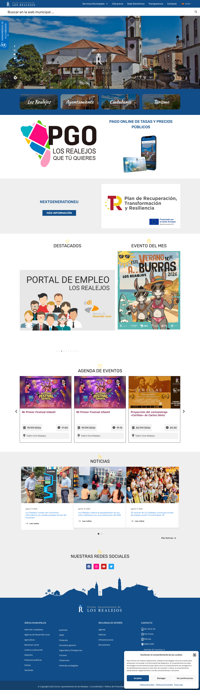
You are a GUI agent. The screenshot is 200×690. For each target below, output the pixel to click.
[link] (67, 300)
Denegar (161, 678)
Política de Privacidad (164, 685)
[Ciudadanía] (120, 101)
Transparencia (156, 3)
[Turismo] (161, 101)
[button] (194, 655)
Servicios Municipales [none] (93, 3)
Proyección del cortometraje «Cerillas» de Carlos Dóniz (149, 414)
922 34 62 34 (149, 629)
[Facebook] (89, 566)
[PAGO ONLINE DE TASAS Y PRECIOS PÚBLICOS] (141, 153)
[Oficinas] (142, 639)
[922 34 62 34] (142, 629)
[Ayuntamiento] (80, 101)
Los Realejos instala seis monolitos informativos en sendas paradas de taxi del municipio (45, 515)
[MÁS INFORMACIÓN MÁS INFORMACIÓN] (140, 206)
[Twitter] (111, 566)
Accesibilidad (96, 686)
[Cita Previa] (142, 634)
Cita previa (117, 3)
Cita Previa (148, 634)
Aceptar (138, 678)
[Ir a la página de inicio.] (21, 3)
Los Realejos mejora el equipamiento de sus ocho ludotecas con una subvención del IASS (99, 513)
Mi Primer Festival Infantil (39, 412)
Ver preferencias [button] (185, 678)
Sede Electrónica (135, 3)
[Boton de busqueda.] (196, 12)
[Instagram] (96, 566)
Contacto (172, 3)
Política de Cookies (147, 685)
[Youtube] (104, 566)
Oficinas (147, 639)
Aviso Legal (178, 685)
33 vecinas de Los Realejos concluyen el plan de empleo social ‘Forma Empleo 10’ (152, 513)
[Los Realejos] (39, 101)
